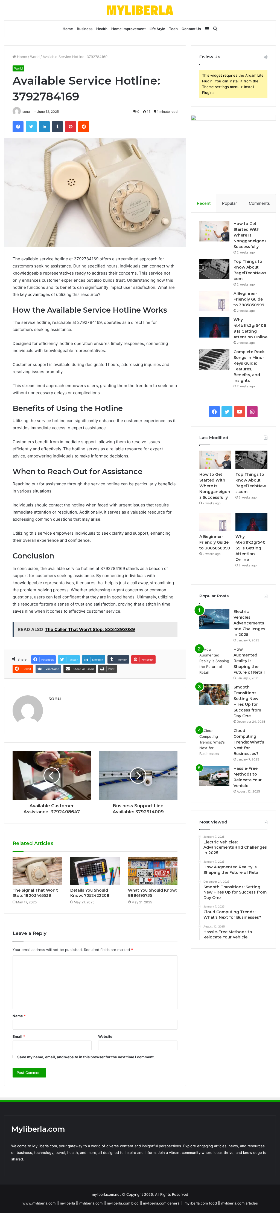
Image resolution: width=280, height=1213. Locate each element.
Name (19, 1016)
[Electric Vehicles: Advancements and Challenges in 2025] (214, 619)
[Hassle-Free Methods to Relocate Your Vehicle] (214, 776)
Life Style (157, 29)
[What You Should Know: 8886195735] (152, 871)
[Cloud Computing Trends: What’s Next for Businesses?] (214, 742)
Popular (229, 203)
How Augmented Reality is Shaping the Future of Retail (249, 661)
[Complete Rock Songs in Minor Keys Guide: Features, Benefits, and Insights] (214, 359)
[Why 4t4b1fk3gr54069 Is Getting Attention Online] (214, 327)
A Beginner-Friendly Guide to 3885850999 (249, 299)
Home (68, 29)
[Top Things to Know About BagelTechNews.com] (214, 269)
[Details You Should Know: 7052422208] (95, 871)
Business (84, 29)
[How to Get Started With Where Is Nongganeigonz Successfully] (214, 231)
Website (105, 1036)
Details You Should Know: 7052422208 (89, 893)
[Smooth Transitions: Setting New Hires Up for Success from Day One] (214, 694)
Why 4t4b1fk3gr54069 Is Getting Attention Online (250, 548)
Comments (259, 203)
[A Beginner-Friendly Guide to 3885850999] (214, 301)
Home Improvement (128, 29)
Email (19, 1036)
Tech (173, 29)
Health (101, 29)
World (35, 56)
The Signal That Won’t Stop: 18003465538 (35, 893)
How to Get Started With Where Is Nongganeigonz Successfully (250, 235)
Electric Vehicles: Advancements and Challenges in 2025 (249, 623)
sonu (54, 699)
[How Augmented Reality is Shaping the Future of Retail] (214, 661)
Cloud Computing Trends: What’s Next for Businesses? (249, 742)
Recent (204, 203)
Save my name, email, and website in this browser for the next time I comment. (86, 1057)
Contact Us (191, 29)
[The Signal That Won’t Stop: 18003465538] (37, 871)
